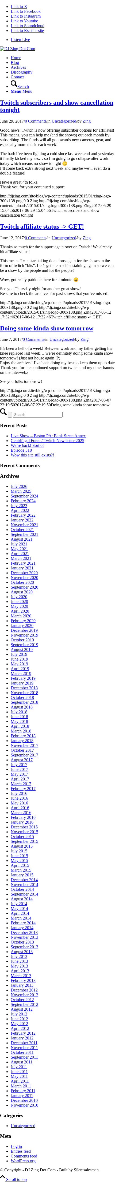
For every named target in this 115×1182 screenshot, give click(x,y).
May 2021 (19, 549)
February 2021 (23, 563)
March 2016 (21, 812)
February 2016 (23, 817)
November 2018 (24, 692)
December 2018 (24, 688)
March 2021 (21, 558)
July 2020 (19, 596)
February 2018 (23, 736)
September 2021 (24, 534)
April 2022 (20, 510)
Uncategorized (64, 121)
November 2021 (24, 525)
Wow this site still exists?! (32, 455)
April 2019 (20, 668)
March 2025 (21, 491)
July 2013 (19, 956)
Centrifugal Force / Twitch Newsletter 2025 (47, 440)
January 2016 (22, 822)
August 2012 (22, 1009)
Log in (16, 1146)
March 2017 (21, 784)
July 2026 (19, 486)
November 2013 (24, 937)
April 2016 (20, 807)
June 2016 (19, 798)
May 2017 (19, 774)
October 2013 (22, 942)
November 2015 (24, 831)
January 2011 (22, 1095)
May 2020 (19, 606)
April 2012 (20, 1028)
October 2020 (22, 582)
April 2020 (20, 611)
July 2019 (19, 654)
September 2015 (24, 841)
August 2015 (22, 846)
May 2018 (19, 721)
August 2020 (22, 592)
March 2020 (21, 616)
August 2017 (22, 760)
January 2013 (22, 985)
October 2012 (22, 999)
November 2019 (24, 635)
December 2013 (24, 932)
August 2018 (22, 707)
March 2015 (21, 870)
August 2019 (22, 649)
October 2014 (22, 889)
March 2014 (21, 918)
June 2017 (19, 769)
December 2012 (24, 990)
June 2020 (19, 601)
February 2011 (23, 1090)
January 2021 (22, 568)
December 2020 (24, 572)
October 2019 (22, 640)
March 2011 (21, 1086)
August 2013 (22, 951)
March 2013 (21, 975)
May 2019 (19, 664)
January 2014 (22, 927)
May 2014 (19, 908)
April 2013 (20, 971)
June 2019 (19, 659)
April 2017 (20, 779)
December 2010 (24, 1100)
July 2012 (19, 1014)
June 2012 (19, 1019)
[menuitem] (63, 39)
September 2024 (24, 496)
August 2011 (21, 1062)
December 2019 (24, 630)
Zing (87, 121)
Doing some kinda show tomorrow (46, 328)
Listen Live (20, 39)
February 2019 (23, 678)
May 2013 (19, 966)
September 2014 (24, 894)
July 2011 (19, 1066)
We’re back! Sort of (27, 445)
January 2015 (22, 875)
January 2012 (22, 1038)
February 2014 (23, 923)
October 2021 (22, 529)
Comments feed (24, 1156)
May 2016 (19, 803)
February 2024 (23, 501)
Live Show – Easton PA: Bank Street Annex (48, 436)
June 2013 (19, 961)
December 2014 (24, 879)
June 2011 (19, 1071)
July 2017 (19, 764)
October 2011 (22, 1052)
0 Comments (35, 121)
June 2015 (19, 855)
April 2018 (20, 726)
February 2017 (23, 788)
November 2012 (24, 995)
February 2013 (23, 980)
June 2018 (19, 716)
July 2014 (19, 903)
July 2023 (19, 505)
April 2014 (20, 913)
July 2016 (19, 793)
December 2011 (24, 1043)
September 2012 (24, 1004)
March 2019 (21, 673)
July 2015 (19, 851)
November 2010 (24, 1105)
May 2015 (19, 860)
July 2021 (19, 544)
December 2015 (24, 827)
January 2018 (22, 740)
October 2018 (22, 697)
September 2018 (24, 702)
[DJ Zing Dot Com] (17, 48)
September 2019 (24, 644)
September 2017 (24, 755)
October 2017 (22, 750)
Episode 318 (21, 450)
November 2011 (24, 1047)
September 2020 (24, 587)
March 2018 (21, 731)
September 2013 (24, 947)
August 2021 (22, 539)
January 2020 (22, 625)
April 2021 (20, 553)
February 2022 (23, 515)
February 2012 (23, 1033)
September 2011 (24, 1057)
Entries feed (21, 1151)
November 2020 (24, 577)
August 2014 (22, 899)
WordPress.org (23, 1161)
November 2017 (24, 745)
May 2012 (19, 1023)
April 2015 (20, 865)
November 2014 (24, 884)
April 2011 (20, 1081)
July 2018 (19, 712)
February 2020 (23, 620)
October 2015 (22, 836)
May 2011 (19, 1076)
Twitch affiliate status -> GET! (42, 226)
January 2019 (22, 683)
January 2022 (22, 520)
